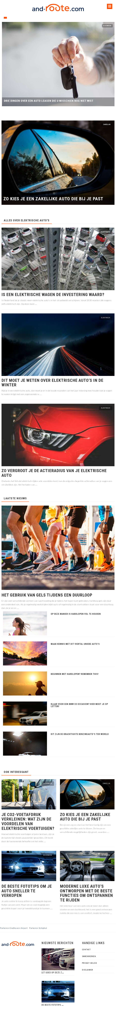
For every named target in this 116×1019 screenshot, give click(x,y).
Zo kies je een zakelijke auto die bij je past (53, 199)
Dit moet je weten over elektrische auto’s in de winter (52, 382)
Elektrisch (105, 232)
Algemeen (107, 25)
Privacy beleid (89, 963)
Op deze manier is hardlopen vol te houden (76, 614)
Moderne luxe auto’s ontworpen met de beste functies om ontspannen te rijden (86, 893)
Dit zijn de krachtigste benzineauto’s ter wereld (80, 734)
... (36, 303)
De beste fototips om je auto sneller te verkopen (27, 891)
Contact (86, 950)
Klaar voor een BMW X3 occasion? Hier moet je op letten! (79, 705)
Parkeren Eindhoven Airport (14, 928)
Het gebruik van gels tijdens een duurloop (47, 595)
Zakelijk (107, 124)
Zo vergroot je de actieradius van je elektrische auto (54, 473)
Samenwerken (89, 956)
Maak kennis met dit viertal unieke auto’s (75, 644)
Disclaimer (87, 970)
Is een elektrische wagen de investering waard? (53, 294)
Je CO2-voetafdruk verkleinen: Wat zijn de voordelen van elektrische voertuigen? (28, 821)
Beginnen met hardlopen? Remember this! (75, 674)
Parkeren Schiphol (38, 928)
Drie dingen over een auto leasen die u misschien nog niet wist (48, 100)
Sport (107, 510)
